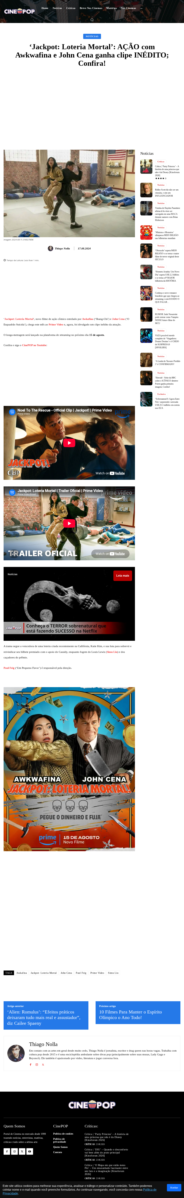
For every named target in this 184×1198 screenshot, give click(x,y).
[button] (92, 20)
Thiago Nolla (62, 248)
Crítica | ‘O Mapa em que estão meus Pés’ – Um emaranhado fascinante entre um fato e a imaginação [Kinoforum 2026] (106, 1170)
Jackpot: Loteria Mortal (18, 319)
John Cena (118, 319)
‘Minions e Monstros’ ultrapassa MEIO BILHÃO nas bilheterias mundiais (166, 235)
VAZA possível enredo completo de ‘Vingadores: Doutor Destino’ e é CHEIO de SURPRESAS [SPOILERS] (167, 341)
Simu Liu (112, 651)
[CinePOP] (19, 11)
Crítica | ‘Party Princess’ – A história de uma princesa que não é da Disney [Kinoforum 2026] (107, 1137)
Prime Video (56, 324)
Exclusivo (161, 394)
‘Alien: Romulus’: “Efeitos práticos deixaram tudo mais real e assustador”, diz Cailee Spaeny (43, 1017)
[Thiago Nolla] (51, 248)
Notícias (92, 36)
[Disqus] (69, 916)
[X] (43, 1064)
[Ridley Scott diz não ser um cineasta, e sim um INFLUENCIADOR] (146, 190)
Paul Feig (9, 667)
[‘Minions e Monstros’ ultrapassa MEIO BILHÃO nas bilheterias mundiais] (146, 232)
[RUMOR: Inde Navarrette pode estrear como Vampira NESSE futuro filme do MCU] (146, 314)
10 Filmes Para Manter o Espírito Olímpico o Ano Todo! (130, 1014)
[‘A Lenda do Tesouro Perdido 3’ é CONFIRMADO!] (146, 360)
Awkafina (87, 319)
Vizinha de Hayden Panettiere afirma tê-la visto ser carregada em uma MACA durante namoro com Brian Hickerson (167, 214)
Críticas (160, 161)
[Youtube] (29, 1151)
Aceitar (174, 1187)
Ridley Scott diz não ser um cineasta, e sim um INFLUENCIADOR (166, 192)
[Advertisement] (92, 99)
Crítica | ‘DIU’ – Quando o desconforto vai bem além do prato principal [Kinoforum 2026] (106, 1152)
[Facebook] (30, 1064)
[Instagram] (36, 1064)
